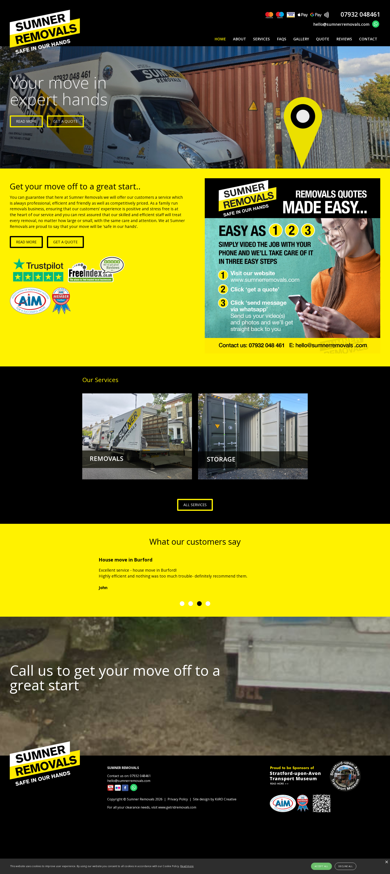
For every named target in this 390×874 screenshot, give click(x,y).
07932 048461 (360, 14)
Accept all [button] (321, 866)
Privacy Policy (178, 799)
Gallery (301, 39)
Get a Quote (65, 121)
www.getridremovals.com (177, 807)
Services (261, 39)
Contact (368, 39)
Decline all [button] (345, 866)
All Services (195, 504)
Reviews (344, 39)
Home (220, 39)
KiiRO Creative (225, 799)
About (239, 39)
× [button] (386, 862)
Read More (26, 121)
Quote (322, 39)
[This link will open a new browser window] (375, 23)
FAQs (281, 39)
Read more (26, 241)
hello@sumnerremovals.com (341, 24)
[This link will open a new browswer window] (110, 789)
